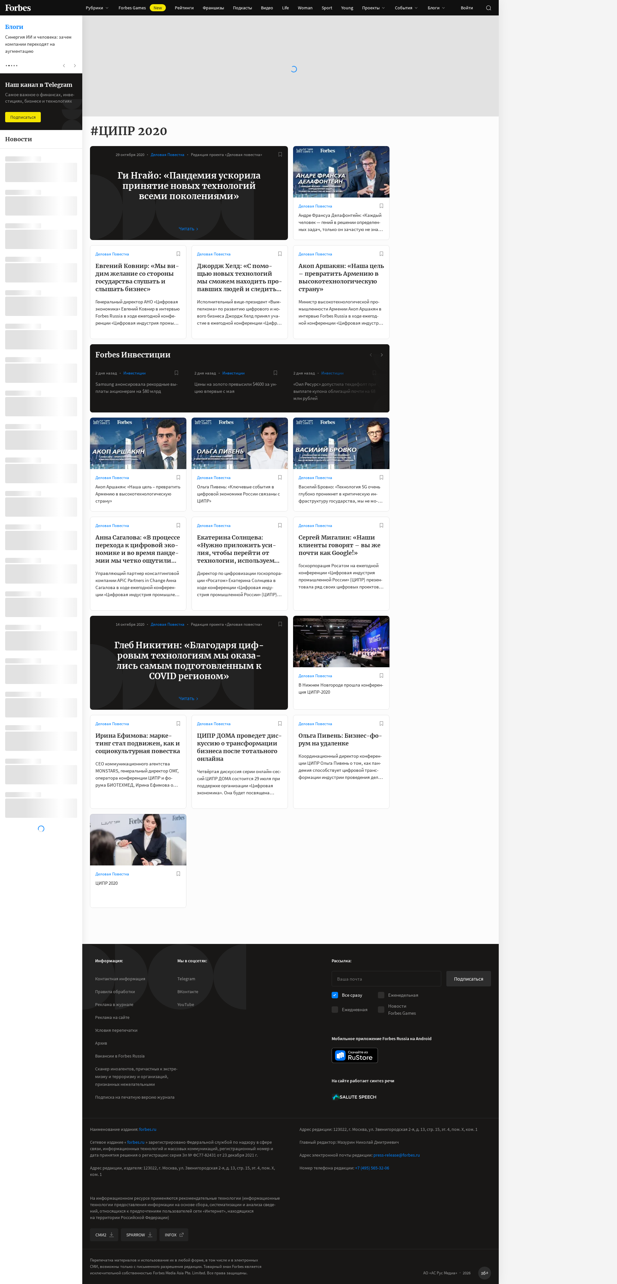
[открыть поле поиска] (488, 8)
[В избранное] (280, 154)
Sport (327, 8)
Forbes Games (140, 8)
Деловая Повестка (167, 154)
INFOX (170, 1235)
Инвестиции (134, 373)
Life (285, 8)
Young (347, 8)
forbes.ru (147, 1129)
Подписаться (468, 978)
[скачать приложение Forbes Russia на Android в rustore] (355, 1055)
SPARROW (135, 1235)
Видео (267, 8)
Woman (305, 8)
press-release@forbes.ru (396, 1155)
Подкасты (242, 8)
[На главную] (18, 8)
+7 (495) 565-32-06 (372, 1168)
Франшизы (213, 8)
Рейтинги (184, 8)
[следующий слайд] (381, 355)
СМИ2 (100, 1235)
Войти (467, 8)
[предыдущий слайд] (371, 355)
